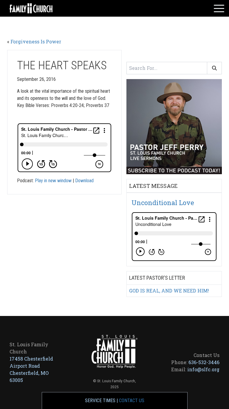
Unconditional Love (162, 202)
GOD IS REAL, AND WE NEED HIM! (169, 290)
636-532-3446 (203, 362)
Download (84, 180)
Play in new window (53, 180)
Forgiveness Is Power (35, 41)
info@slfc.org (203, 369)
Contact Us (131, 400)
